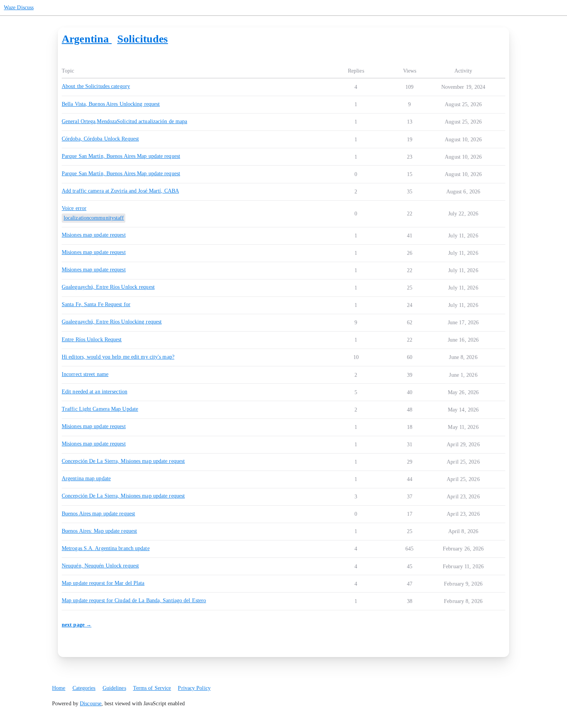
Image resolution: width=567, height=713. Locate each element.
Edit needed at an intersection (94, 392)
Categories (84, 688)
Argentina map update (86, 478)
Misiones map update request (94, 426)
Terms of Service (152, 688)
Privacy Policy (194, 688)
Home (58, 688)
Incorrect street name (85, 374)
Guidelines (114, 688)
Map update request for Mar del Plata (103, 583)
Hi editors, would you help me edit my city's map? (118, 357)
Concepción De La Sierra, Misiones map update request (123, 461)
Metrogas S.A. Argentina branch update (106, 548)
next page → (76, 625)
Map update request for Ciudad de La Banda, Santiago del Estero (134, 600)
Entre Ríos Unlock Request (92, 339)
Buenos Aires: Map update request (99, 531)
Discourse (90, 703)
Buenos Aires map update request (98, 514)
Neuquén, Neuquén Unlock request (100, 566)
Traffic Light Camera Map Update (100, 409)
